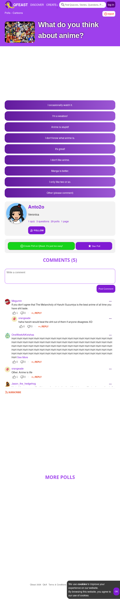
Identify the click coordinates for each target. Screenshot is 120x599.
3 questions (42, 221)
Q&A (45, 584)
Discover (37, 5)
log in (111, 4)
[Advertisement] (60, 75)
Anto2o (36, 206)
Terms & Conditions (57, 584)
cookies (82, 584)
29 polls (55, 221)
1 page (65, 221)
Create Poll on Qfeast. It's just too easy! (43, 246)
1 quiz (31, 221)
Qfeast (35, 584)
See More (22, 357)
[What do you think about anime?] (20, 32)
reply (38, 312)
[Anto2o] (16, 213)
